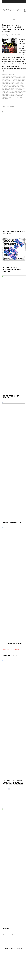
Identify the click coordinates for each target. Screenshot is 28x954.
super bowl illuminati (8, 95)
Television (10, 74)
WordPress (11, 950)
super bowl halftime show (10, 77)
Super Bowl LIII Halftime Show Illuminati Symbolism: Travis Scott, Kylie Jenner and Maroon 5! (14, 28)
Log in (18, 950)
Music (5, 74)
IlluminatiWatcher (14, 10)
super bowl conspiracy (18, 76)
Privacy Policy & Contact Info (11, 649)
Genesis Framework (17, 948)
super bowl (6, 76)
